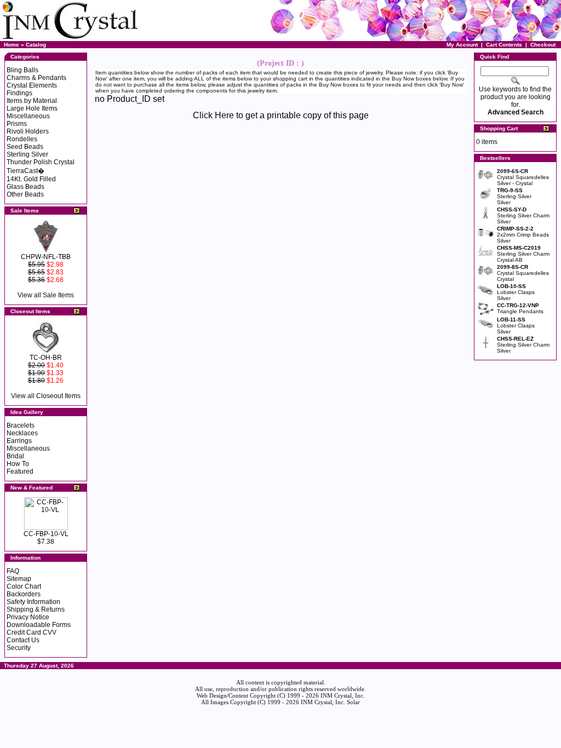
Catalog (36, 45)
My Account (462, 45)
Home (11, 45)
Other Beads (25, 194)
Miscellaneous (28, 116)
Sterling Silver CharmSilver (523, 215)
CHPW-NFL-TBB (46, 257)
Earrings (19, 441)
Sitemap (19, 579)
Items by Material (32, 101)
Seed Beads (25, 147)
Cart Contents (504, 45)
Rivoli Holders (28, 131)
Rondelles (22, 139)
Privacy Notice (28, 617)
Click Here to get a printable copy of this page (281, 115)
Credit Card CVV (31, 632)
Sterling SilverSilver (514, 196)
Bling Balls (22, 70)
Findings (19, 93)
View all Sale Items (46, 295)
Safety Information (33, 602)
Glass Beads (25, 187)
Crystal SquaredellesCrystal (523, 273)
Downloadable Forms (39, 625)
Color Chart (24, 586)
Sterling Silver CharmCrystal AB (523, 254)
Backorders (24, 594)
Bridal (15, 456)
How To (18, 464)
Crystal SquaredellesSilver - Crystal (523, 177)
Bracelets (21, 425)
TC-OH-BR (46, 357)
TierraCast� (25, 171)
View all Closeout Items (46, 396)
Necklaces (22, 433)
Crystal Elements (32, 85)
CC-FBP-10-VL (46, 534)
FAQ (13, 571)
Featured (20, 471)
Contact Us (23, 640)
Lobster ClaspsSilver (516, 292)
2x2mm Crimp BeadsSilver (523, 235)
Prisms (17, 124)
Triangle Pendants (520, 308)
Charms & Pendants (36, 78)
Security (19, 648)
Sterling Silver (27, 154)
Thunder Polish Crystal (41, 162)
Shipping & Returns (36, 609)
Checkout (543, 45)
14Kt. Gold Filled (31, 179)
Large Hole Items (32, 108)
